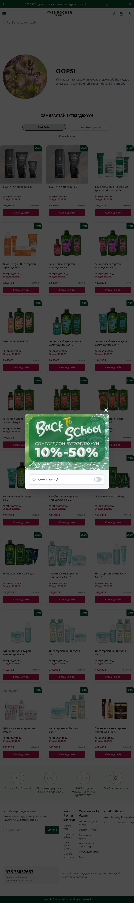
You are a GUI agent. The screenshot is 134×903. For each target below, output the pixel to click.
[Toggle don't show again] (98, 479)
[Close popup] (106, 410)
